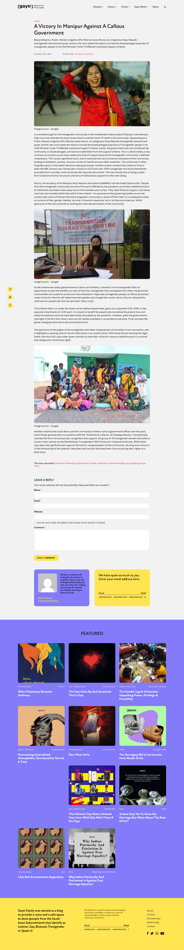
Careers (151, 926)
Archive (151, 914)
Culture (111, 7)
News (37, 21)
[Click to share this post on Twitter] (10, 297)
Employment (83, 463)
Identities (102, 463)
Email (37, 500)
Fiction (124, 7)
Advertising (153, 922)
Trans (36, 466)
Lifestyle (97, 7)
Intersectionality (117, 463)
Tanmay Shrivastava (83, 54)
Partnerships (154, 918)
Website (38, 511)
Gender (93, 463)
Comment (40, 527)
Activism (59, 463)
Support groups (137, 463)
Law (127, 463)
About (156, 7)
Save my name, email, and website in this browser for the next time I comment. (71, 522)
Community (70, 463)
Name (38, 489)
